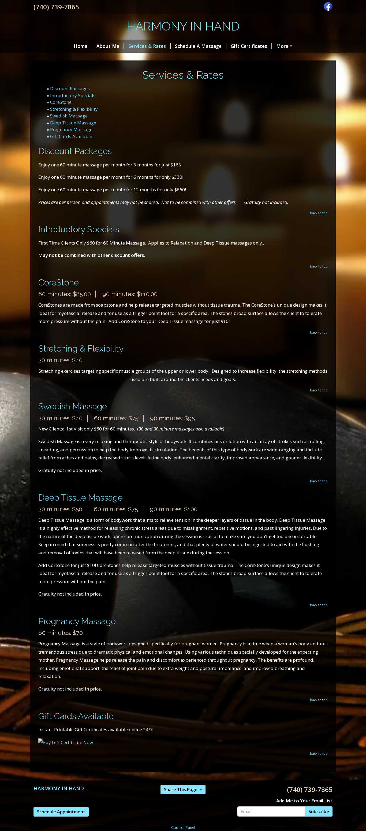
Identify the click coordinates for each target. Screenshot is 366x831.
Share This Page (181, 789)
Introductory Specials (72, 95)
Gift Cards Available (71, 136)
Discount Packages (70, 88)
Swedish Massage (69, 116)
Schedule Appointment (61, 812)
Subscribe (319, 811)
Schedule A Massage (198, 46)
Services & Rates (147, 46)
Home (80, 46)
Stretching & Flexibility (74, 109)
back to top (319, 213)
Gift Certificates (249, 46)
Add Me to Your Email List (304, 801)
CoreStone (61, 102)
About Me (107, 46)
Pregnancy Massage (71, 129)
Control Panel (183, 827)
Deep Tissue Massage (73, 123)
